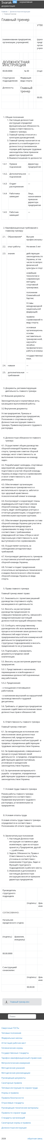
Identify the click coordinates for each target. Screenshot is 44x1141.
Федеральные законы (11, 1038)
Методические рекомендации (15, 1073)
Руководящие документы (13, 1078)
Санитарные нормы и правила (16, 1122)
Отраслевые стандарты (12, 1102)
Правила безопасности (12, 1097)
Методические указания (13, 1068)
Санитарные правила (11, 1083)
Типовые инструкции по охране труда (19, 1088)
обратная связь (35, 1138)
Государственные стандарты (15, 1053)
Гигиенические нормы (12, 1048)
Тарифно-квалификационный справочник (21, 1058)
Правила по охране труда (13, 1112)
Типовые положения (11, 1033)
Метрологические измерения (15, 1063)
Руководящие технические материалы (19, 1107)
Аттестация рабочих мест (13, 1043)
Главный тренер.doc (19, 1002)
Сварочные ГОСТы (10, 1028)
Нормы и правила (10, 1092)
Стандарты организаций (13, 1117)
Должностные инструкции (14, 1127)
